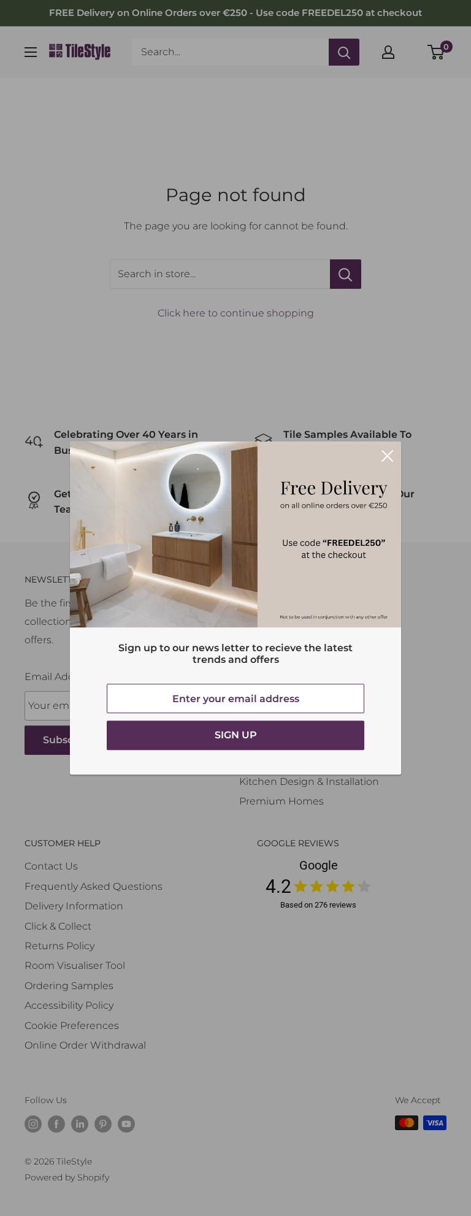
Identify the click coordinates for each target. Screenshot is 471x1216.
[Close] (387, 455)
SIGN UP (236, 735)
